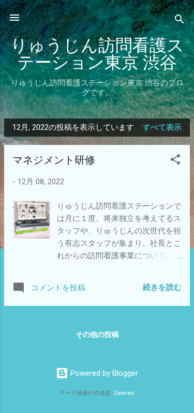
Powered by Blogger (103, 373)
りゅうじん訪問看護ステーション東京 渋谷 (97, 54)
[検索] (179, 21)
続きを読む (162, 287)
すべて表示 (162, 127)
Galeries (124, 393)
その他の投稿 (97, 334)
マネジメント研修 (53, 160)
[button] (175, 161)
